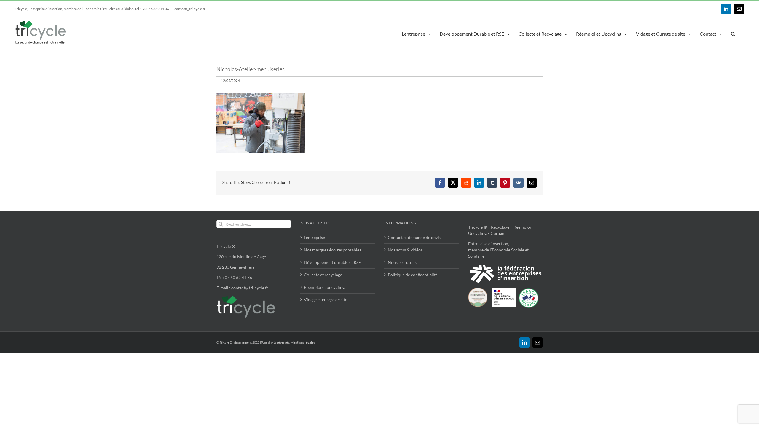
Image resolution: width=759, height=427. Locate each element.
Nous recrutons (402, 262)
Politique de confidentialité (413, 274)
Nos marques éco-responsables (332, 249)
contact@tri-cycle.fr (189, 9)
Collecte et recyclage (323, 274)
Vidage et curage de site (325, 299)
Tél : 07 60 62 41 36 (234, 277)
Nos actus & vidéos (405, 249)
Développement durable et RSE (332, 262)
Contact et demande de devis (414, 237)
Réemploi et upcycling (324, 287)
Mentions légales (303, 342)
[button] (733, 33)
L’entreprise (314, 237)
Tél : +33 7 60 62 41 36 (152, 9)
